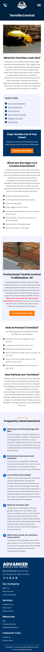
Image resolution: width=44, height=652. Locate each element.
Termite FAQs (13, 122)
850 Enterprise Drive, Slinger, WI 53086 (16, 574)
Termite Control (13, 111)
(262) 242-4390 (22, 571)
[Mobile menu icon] (39, 5)
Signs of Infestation (15, 107)
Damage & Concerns (15, 118)
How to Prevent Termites (17, 115)
